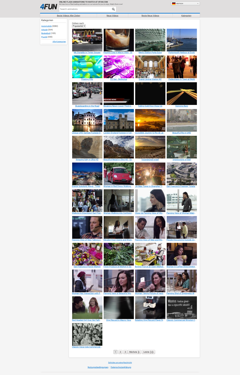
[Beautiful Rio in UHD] (182, 120)
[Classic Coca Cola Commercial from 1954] (87, 334)
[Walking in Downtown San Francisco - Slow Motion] (87, 200)
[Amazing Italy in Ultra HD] (87, 147)
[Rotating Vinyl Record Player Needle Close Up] (150, 307)
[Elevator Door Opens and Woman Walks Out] (119, 227)
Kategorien (186, 15)
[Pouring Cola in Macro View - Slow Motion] (119, 40)
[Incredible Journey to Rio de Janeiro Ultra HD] (150, 120)
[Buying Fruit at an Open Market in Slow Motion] (150, 254)
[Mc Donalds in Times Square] (87, 40)
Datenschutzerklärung (121, 367)
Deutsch (179, 3)
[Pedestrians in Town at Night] (182, 66)
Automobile (46, 26)
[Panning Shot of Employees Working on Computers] (182, 281)
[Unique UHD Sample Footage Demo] (87, 120)
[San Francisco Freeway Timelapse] (182, 174)
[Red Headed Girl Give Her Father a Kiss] (87, 307)
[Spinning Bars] (182, 93)
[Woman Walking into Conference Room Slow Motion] (119, 200)
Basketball (45, 33)
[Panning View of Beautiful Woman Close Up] (119, 281)
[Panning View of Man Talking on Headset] (87, 227)
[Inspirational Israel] (150, 147)
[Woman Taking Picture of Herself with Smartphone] (150, 281)
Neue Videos (112, 15)
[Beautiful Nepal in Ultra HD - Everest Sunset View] (119, 147)
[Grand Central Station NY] (150, 66)
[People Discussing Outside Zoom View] (182, 227)
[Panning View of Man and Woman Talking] (150, 227)
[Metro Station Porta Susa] (150, 40)
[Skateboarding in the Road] (87, 93)
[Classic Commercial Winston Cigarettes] (182, 307)
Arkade (44, 30)
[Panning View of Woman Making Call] (182, 200)
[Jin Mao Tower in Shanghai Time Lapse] (150, 174)
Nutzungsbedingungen (98, 367)
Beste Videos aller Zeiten (68, 15)
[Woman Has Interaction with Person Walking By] (87, 281)
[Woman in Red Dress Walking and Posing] (119, 174)
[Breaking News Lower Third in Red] (119, 93)
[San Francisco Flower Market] (87, 254)
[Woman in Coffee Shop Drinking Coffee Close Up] (182, 254)
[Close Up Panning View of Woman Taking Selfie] (150, 200)
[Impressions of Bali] (182, 147)
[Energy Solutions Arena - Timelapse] (87, 174)
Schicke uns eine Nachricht (120, 362)
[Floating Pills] (87, 66)
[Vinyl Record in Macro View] (119, 307)
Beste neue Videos (150, 15)
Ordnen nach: (78, 23)
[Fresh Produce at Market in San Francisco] (119, 254)
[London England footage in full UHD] (119, 120)
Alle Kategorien (59, 41)
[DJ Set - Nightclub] (119, 66)
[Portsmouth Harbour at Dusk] (182, 40)
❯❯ (149, 352)
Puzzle (44, 37)
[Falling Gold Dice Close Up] (150, 93)
